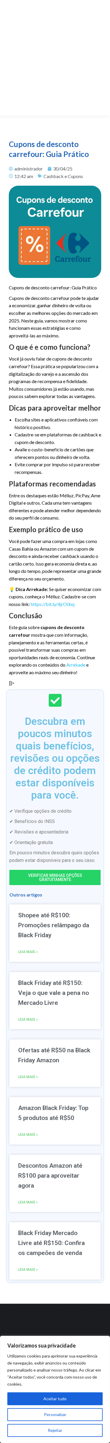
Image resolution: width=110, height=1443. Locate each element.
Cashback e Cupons (63, 176)
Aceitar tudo (55, 1398)
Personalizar (55, 1414)
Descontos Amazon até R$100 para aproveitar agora (50, 1175)
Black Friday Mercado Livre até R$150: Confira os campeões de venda (51, 1242)
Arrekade (75, 664)
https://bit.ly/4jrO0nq (53, 604)
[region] (55, 1389)
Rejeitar (55, 1430)
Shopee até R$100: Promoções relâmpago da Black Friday (53, 925)
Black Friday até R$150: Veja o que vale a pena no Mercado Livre (53, 992)
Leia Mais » (28, 952)
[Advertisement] (55, 58)
